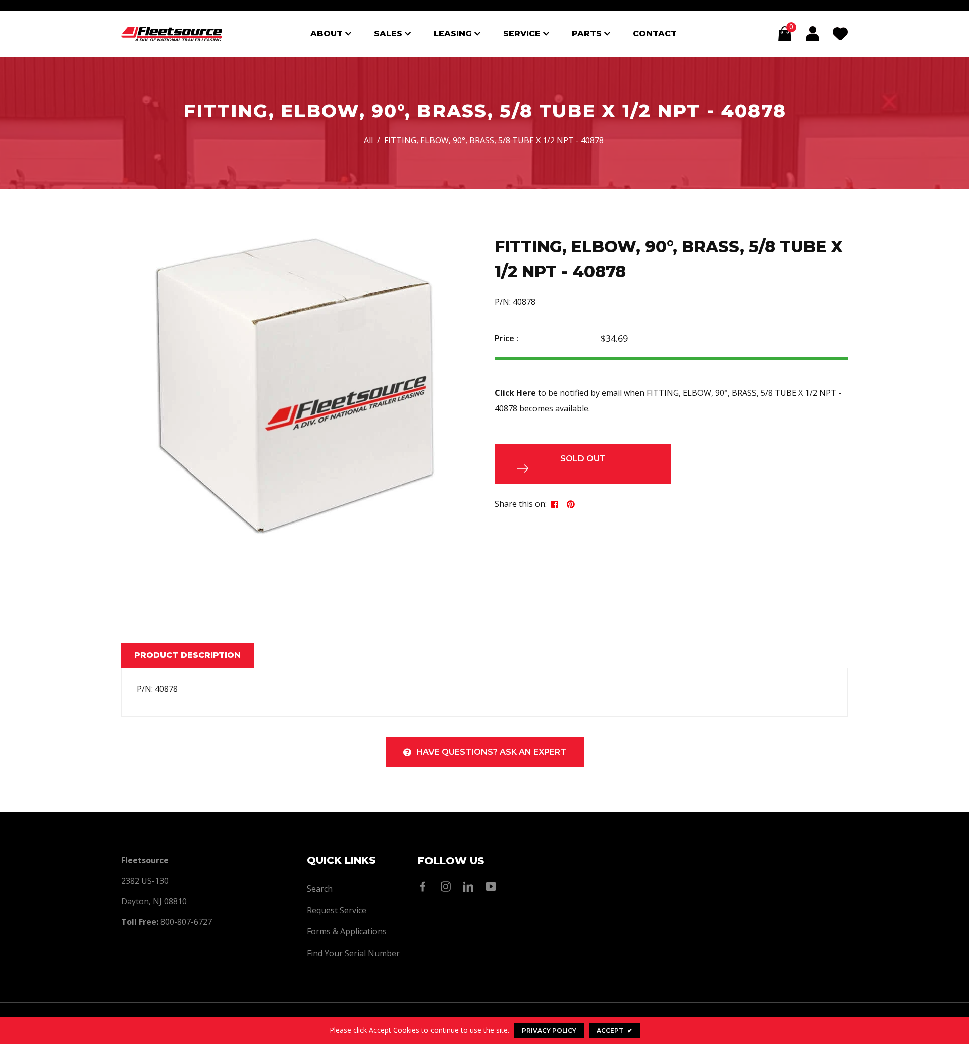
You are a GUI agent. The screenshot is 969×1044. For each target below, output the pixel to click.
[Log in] (812, 34)
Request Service (336, 910)
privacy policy (549, 1030)
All (368, 140)
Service (523, 33)
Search (320, 888)
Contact (655, 33)
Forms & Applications (347, 931)
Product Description (187, 655)
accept (614, 1030)
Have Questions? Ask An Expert (491, 752)
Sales (389, 33)
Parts (588, 33)
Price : (506, 338)
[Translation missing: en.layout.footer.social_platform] (425, 886)
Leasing (454, 33)
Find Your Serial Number (353, 953)
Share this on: (521, 503)
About (327, 33)
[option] (295, 385)
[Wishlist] (840, 34)
